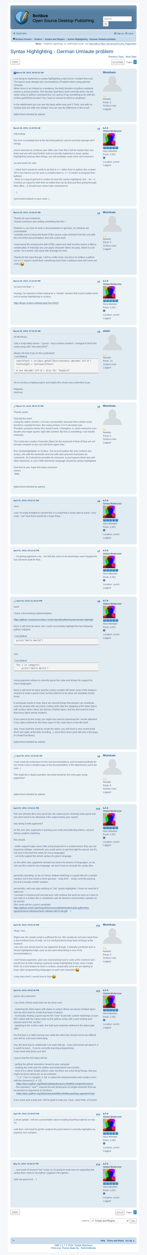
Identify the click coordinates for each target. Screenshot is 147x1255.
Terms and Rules (115, 1240)
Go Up (120, 1212)
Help (103, 1240)
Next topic (131, 56)
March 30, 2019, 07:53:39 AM (26, 331)
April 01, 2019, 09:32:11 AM (26, 500)
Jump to (85, 1221)
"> (13, 1240)
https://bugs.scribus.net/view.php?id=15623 (36, 303)
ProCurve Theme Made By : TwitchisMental (73, 1248)
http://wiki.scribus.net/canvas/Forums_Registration (112, 44)
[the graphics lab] (104, 158)
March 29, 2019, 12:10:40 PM (26, 281)
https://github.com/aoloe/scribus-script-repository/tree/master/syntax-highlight (53, 619)
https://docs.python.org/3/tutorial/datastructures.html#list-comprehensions (54, 1084)
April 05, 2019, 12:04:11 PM (26, 808)
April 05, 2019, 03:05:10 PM (26, 925)
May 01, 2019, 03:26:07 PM (25, 1164)
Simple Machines (83, 1245)
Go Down (118, 62)
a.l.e (105, 127)
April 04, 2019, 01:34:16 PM (29, 601)
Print (15, 61)
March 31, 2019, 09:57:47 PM (29, 406)
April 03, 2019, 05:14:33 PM (26, 551)
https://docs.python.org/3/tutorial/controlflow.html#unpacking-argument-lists (55, 1093)
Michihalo (109, 72)
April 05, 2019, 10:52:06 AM (29, 756)
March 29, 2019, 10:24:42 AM (26, 212)
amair (106, 330)
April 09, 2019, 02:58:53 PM (26, 1114)
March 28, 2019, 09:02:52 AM (29, 73)
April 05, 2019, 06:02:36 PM (26, 990)
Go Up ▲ (130, 1240)
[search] (106, 23)
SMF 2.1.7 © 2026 (64, 1245)
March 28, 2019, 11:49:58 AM (26, 128)
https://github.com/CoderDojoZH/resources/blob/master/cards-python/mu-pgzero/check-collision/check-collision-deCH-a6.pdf (52, 910)
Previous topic (116, 56)
